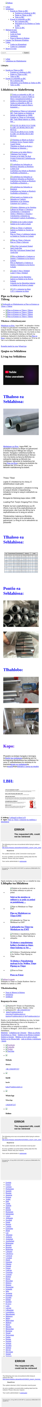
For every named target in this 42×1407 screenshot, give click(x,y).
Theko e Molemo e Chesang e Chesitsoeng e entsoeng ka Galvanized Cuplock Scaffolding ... (23, 216)
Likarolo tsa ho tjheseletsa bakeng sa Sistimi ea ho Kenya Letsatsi (22, 284)
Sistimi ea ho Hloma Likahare (29, 1035)
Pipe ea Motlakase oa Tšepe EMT (20, 914)
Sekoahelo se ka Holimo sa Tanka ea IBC (25, 83)
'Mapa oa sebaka (34, 1033)
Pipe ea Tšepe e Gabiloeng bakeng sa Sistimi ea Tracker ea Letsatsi (23, 235)
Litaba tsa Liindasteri (18, 46)
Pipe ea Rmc (12, 463)
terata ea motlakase (19, 764)
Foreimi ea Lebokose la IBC (25, 13)
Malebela (4, 1033)
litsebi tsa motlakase (13, 758)
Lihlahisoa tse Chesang (17, 1033)
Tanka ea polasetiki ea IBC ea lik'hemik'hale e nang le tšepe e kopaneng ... (21, 105)
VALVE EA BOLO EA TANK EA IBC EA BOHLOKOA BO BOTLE (22, 134)
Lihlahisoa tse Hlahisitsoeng (16, 61)
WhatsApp (22, 346)
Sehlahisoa (10, 9)
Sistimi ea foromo (7, 1037)
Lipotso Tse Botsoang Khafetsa (17, 40)
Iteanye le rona (11, 49)
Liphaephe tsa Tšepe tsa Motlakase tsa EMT (21, 928)
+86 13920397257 (23, 1010)
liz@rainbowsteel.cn (32, 1016)
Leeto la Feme (15, 34)
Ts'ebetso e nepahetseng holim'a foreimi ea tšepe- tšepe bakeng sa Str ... (21, 945)
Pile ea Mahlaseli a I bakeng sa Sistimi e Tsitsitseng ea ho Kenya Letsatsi (22, 265)
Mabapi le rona (11, 30)
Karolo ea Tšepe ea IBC (19, 11)
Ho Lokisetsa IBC (21, 21)
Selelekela (14, 36)
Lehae (8, 7)
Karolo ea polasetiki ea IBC (20, 19)
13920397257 (11, 1105)
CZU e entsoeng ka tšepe (19, 291)
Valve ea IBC (20, 28)
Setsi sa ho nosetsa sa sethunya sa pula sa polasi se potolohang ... (22, 899)
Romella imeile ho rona (9, 346)
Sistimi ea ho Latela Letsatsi (20, 224)
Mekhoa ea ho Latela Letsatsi (26, 1037)
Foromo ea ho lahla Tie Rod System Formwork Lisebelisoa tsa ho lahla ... (22, 158)
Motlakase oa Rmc (8, 326)
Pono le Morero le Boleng (19, 38)
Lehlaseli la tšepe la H (17, 818)
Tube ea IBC (19, 17)
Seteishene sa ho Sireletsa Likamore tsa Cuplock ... (19, 202)
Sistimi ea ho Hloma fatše (10, 1039)
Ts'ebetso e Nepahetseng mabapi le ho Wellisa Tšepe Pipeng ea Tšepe (23, 963)
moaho (10, 766)
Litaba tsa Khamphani (18, 44)
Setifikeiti (13, 32)
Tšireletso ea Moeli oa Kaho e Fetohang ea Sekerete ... (21, 147)
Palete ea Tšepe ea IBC (23, 15)
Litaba (8, 42)
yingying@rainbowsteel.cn (15, 1014)
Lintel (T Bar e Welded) (19, 273)
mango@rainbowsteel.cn (15, 1016)
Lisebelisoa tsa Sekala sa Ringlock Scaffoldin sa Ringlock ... (23, 172)
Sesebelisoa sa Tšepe (8, 1035)
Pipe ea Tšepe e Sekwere (19, 242)
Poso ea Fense (16, 975)
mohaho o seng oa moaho (28, 766)
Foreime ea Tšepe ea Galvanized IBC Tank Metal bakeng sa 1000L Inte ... (22, 119)
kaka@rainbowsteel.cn (14, 1012)
